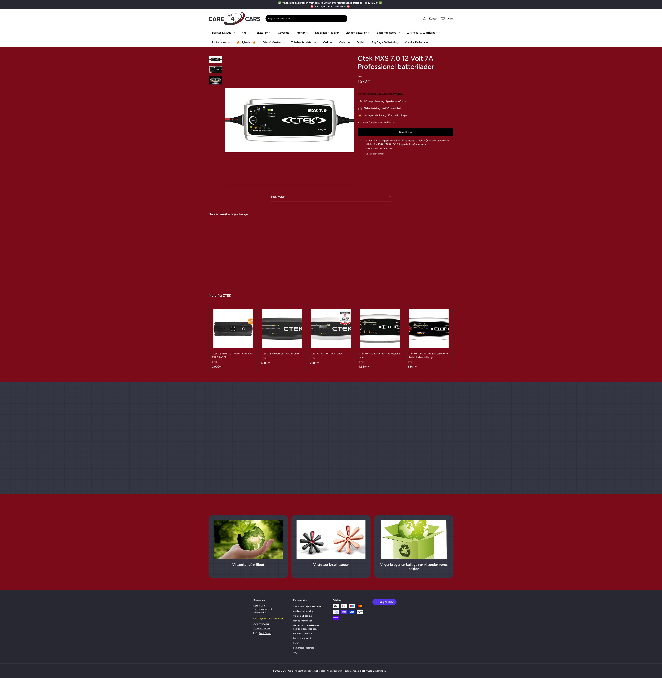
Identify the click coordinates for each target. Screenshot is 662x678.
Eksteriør (262, 32)
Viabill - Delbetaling (417, 42)
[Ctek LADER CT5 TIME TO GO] (331, 336)
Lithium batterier (356, 32)
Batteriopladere (387, 32)
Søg (295, 652)
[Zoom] (289, 120)
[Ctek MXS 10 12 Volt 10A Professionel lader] (379, 338)
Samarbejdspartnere (303, 647)
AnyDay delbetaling (303, 611)
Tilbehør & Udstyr (302, 42)
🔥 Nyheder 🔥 (246, 42)
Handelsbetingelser (303, 620)
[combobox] (306, 18)
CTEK (227, 295)
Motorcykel (219, 42)
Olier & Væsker (272, 42)
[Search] (344, 18)
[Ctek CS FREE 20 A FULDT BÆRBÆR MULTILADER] (233, 338)
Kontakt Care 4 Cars (303, 633)
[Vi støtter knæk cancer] (331, 539)
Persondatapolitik (302, 638)
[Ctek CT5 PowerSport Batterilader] (282, 336)
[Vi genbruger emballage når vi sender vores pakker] (413, 539)
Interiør (301, 32)
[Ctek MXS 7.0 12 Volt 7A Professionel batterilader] (229, 253)
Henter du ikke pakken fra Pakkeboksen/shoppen (306, 627)
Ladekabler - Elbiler (327, 32)
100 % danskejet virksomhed (307, 606)
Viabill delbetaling (302, 616)
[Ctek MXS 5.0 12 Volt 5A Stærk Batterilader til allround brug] (428, 338)
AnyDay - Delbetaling (385, 42)
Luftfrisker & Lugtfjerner (422, 32)
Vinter (343, 42)
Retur (296, 643)
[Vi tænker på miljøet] (248, 539)
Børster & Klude (222, 32)
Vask (326, 42)
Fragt (371, 122)
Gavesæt (283, 32)
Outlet (361, 42)
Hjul (244, 32)
